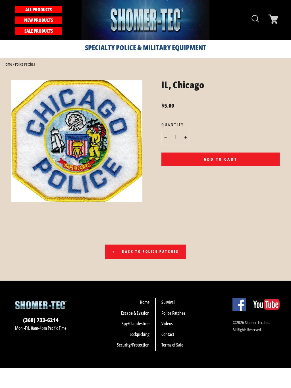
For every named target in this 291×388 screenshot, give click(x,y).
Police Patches (25, 64)
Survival (168, 302)
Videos (167, 323)
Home (7, 64)
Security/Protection (133, 345)
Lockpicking (139, 334)
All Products (38, 10)
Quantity (172, 124)
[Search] (65, 19)
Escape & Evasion (135, 313)
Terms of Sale (172, 345)
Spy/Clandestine (135, 323)
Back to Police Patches (149, 251)
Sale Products (38, 31)
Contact (167, 334)
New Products (38, 20)
